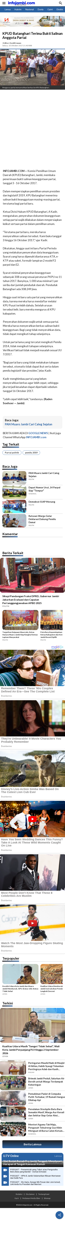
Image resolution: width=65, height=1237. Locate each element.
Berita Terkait (12, 553)
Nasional (29, 9)
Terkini (7, 1003)
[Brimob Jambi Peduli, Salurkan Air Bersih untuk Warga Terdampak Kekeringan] (13, 1083)
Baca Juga (9, 466)
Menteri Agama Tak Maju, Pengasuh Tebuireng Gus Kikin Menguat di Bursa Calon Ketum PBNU (45, 1127)
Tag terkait (10, 444)
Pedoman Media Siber (31, 1198)
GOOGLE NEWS (38, 433)
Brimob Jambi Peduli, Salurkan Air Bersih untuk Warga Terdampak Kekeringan (46, 1081)
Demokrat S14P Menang (42, 501)
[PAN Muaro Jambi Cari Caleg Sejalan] (14, 477)
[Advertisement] (32, 126)
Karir (17, 1198)
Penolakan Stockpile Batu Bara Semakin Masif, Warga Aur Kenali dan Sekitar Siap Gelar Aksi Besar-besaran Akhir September (46, 1112)
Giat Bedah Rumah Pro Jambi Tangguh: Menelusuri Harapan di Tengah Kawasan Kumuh (32, 1162)
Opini (50, 9)
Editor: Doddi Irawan (12, 43)
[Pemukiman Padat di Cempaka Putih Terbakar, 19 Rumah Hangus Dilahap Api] (13, 1098)
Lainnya (58, 1156)
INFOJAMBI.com (36, 437)
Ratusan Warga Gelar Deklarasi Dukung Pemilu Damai (42, 519)
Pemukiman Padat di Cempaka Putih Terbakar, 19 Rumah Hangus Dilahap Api (46, 1096)
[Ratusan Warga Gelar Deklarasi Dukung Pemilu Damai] (14, 520)
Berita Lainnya (32, 1144)
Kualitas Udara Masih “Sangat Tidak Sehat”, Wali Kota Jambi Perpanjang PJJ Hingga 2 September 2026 (30, 1050)
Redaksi (19, 1194)
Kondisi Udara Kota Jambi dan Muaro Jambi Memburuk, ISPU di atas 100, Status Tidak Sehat (20, 988)
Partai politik (12, 452)
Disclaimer (30, 1194)
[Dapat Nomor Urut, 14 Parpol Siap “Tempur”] (14, 492)
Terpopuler (10, 958)
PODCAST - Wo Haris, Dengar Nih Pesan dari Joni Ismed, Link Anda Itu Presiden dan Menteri (35, 1183)
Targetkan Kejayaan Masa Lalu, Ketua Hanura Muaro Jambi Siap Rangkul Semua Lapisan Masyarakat (20, 634)
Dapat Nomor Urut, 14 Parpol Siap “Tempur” (44, 489)
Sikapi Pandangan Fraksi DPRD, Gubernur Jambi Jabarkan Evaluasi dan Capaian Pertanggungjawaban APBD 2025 (30, 599)
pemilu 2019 (31, 452)
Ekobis (60, 9)
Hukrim (18, 9)
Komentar (10, 534)
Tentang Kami (43, 1194)
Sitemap (47, 1198)
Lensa (8, 9)
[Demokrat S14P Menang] (14, 506)
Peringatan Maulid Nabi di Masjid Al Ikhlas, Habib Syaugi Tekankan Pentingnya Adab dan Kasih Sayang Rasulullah (46, 1066)
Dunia (40, 9)
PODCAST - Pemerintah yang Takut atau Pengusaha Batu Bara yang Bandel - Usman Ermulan (34, 1171)
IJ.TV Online (11, 1156)
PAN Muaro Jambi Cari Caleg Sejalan (28, 424)
